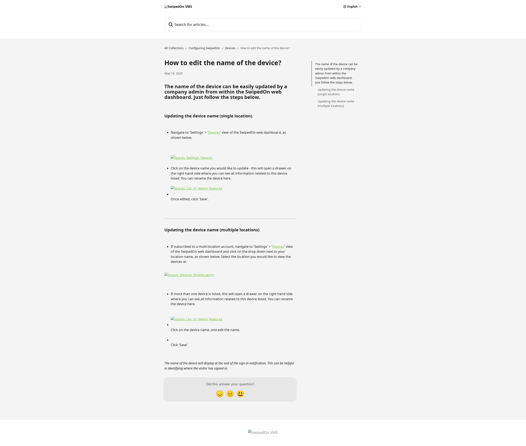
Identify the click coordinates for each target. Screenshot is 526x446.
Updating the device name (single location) (336, 92)
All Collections (174, 48)
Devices (230, 48)
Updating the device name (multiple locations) (336, 103)
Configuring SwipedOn (204, 48)
